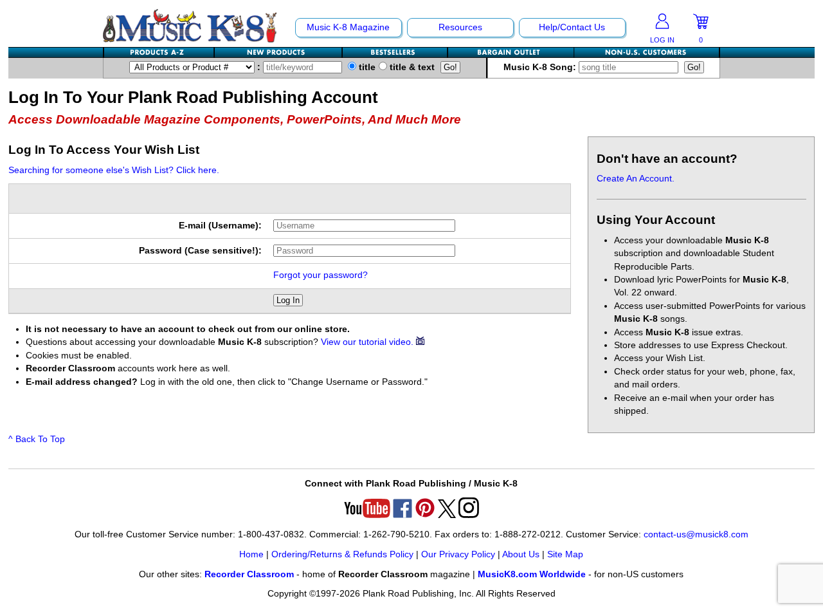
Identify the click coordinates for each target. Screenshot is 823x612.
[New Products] (279, 52)
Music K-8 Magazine (348, 27)
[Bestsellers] (395, 52)
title (365, 67)
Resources (460, 27)
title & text (411, 67)
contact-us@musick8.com (696, 534)
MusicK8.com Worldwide (532, 574)
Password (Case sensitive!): (200, 250)
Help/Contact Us (572, 27)
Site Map (565, 554)
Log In (288, 300)
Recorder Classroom (249, 574)
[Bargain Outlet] (511, 52)
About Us (520, 554)
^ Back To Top (36, 439)
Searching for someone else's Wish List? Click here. (113, 170)
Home (251, 554)
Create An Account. (635, 178)
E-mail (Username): (220, 225)
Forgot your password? (320, 275)
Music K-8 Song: (541, 67)
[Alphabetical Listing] (159, 52)
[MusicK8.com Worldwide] (646, 52)
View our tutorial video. (368, 342)
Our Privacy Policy (458, 554)
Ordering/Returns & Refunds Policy (342, 554)
